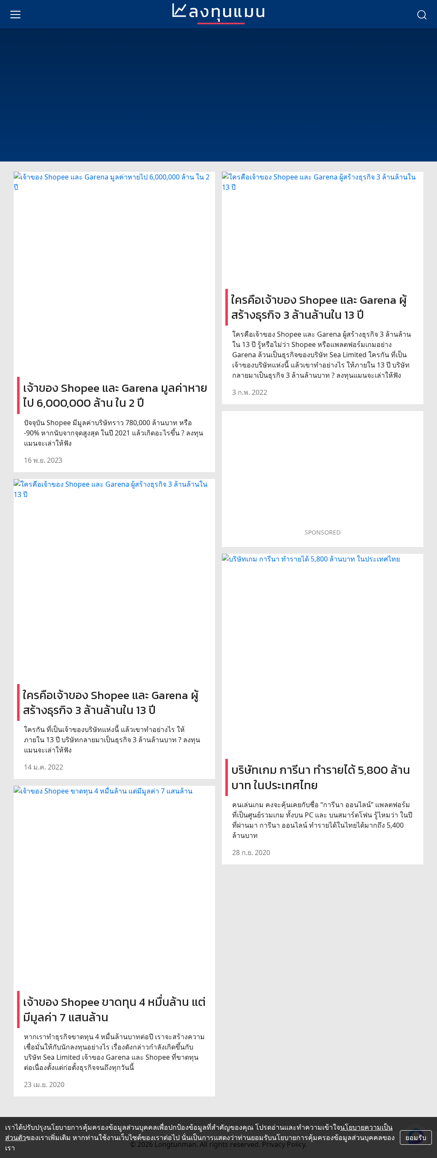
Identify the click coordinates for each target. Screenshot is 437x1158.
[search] (421, 14)
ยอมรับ (415, 1137)
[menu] (15, 14)
